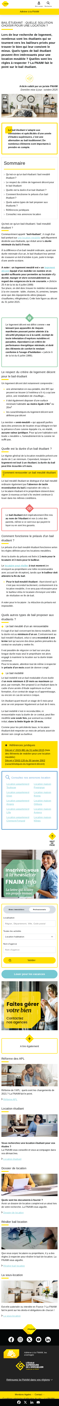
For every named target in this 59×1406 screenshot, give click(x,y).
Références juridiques (17, 210)
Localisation (8, 918)
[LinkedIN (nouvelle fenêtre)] (48, 1339)
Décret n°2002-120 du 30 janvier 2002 (25, 760)
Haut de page (52, 843)
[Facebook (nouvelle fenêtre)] (11, 1339)
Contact (38, 1394)
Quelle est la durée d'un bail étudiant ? (26, 190)
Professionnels (39, 909)
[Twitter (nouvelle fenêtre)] (29, 1339)
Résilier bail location (14, 1266)
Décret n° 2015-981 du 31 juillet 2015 (24, 750)
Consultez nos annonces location (23, 214)
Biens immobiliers (16, 909)
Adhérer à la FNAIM (29, 11)
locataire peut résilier (16, 565)
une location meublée (29, 237)
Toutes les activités (12, 931)
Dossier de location (13, 1212)
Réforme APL (10, 1099)
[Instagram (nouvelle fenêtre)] (20, 1339)
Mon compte (39, 6)
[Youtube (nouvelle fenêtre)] (38, 1339)
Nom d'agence (10, 944)
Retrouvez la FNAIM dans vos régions (28, 1379)
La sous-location (12, 1316)
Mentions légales (23, 1394)
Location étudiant (12, 1159)
